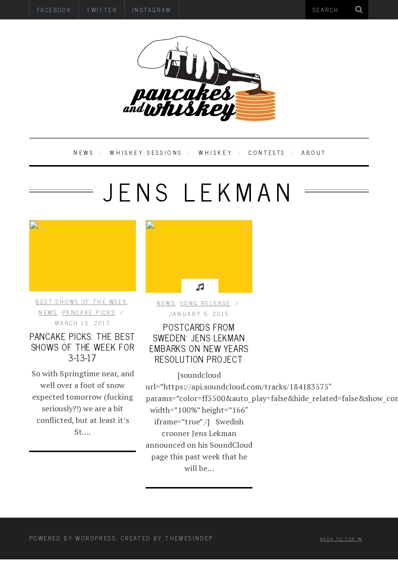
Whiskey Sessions (146, 152)
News (83, 152)
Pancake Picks (89, 312)
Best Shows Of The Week (81, 301)
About (313, 152)
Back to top (339, 538)
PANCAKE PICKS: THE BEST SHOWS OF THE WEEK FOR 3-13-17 (83, 347)
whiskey (215, 152)
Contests (267, 152)
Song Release (205, 303)
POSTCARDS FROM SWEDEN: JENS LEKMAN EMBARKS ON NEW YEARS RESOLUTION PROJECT (199, 343)
